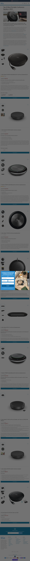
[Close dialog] (28, 272)
